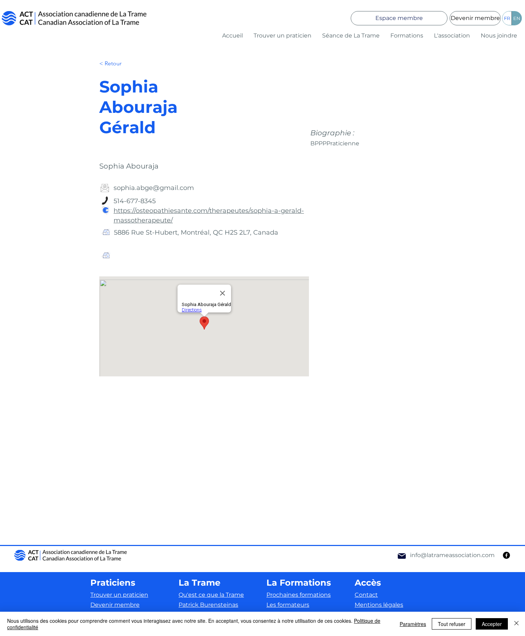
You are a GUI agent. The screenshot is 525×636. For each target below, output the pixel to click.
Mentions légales (379, 604)
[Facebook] (506, 555)
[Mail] (401, 556)
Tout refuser (451, 623)
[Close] (516, 623)
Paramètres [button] (413, 623)
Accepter (492, 623)
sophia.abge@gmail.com (154, 188)
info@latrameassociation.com (452, 555)
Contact (366, 594)
